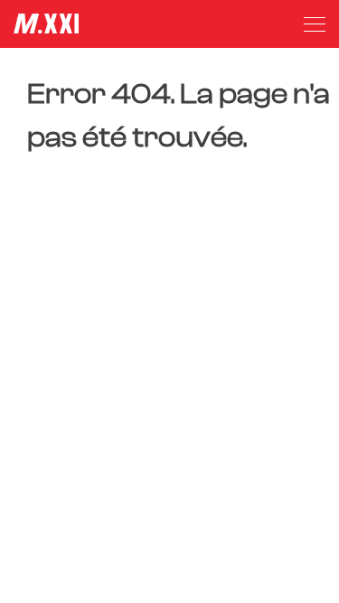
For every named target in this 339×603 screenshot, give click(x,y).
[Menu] (314, 24)
